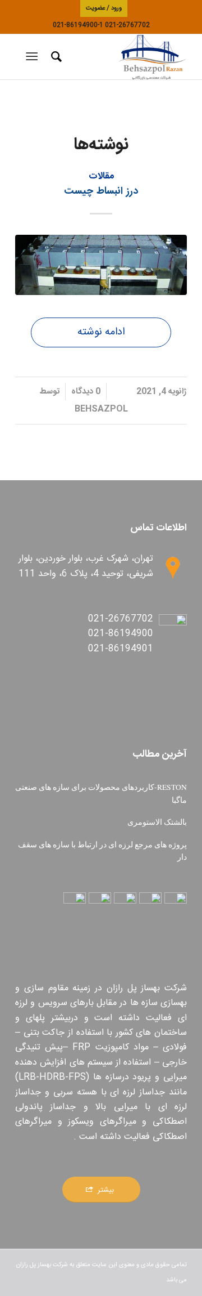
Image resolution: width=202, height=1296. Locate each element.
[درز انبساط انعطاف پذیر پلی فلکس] (101, 265)
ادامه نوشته (101, 332)
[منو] (34, 56)
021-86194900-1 (78, 25)
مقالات (101, 176)
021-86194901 (120, 648)
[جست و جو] (54, 56)
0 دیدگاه (85, 392)
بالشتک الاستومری (157, 822)
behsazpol (101, 409)
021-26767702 (127, 25)
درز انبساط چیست (101, 191)
